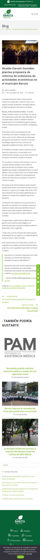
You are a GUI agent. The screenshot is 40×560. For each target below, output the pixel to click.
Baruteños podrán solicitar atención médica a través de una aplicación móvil (20, 371)
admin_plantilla (10, 90)
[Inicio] (2, 29)
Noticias (31, 93)
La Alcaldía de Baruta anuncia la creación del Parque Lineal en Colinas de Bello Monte (20, 451)
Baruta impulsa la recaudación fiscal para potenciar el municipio (20, 410)
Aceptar (20, 557)
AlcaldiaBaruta (17, 286)
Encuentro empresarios (17, 288)
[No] (37, 552)
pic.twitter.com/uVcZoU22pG (21, 273)
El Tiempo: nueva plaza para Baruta (13, 495)
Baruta (24, 286)
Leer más (29, 554)
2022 (10, 286)
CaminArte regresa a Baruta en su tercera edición (17, 499)
